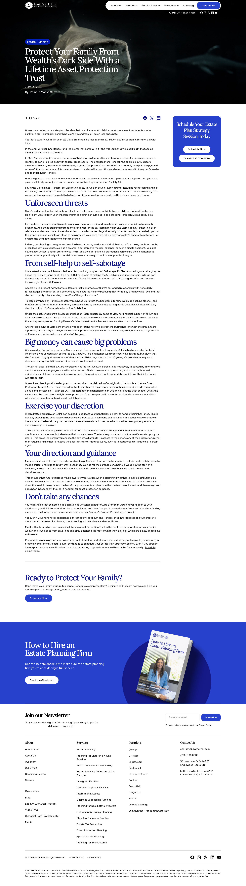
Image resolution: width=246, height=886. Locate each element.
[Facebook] (192, 857)
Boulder (133, 780)
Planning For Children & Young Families (94, 757)
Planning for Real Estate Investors (96, 805)
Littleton (134, 755)
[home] (41, 5)
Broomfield (135, 786)
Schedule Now (38, 598)
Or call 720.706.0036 (197, 158)
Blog (27, 797)
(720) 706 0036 (189, 754)
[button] (116, 5)
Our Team (30, 761)
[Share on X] (152, 118)
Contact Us (208, 5)
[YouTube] (219, 857)
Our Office (31, 767)
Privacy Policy (76, 857)
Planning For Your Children (92, 842)
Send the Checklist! (42, 680)
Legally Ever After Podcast (40, 803)
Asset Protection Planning (92, 830)
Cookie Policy (94, 857)
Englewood (135, 761)
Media (28, 822)
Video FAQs (31, 809)
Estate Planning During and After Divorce (96, 773)
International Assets (88, 793)
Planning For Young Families (93, 818)
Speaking (188, 5)
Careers (29, 780)
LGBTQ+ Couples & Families (92, 787)
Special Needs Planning (90, 836)
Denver (133, 749)
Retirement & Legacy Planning (94, 811)
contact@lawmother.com (195, 748)
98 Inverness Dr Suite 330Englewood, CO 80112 (195, 763)
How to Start (32, 749)
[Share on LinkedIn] (158, 118)
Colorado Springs (138, 804)
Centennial (135, 767)
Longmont (134, 792)
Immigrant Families (88, 781)
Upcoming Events (35, 773)
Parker (132, 798)
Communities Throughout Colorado (149, 810)
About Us (30, 755)
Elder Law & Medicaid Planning (94, 765)
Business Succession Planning (94, 799)
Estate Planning (86, 749)
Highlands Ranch (138, 773)
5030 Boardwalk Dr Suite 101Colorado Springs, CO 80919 (196, 772)
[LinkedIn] (212, 857)
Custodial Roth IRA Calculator (42, 815)
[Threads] (206, 857)
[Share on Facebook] (145, 118)
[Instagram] (199, 857)
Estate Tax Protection (89, 824)
